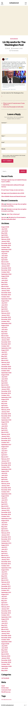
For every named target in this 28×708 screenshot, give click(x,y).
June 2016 (4, 475)
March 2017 (4, 457)
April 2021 (4, 358)
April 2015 (4, 504)
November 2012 (6, 563)
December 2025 (6, 243)
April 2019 (4, 405)
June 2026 (4, 231)
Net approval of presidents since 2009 (12, 193)
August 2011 (5, 594)
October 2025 (5, 247)
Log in (3, 686)
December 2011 (6, 586)
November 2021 (6, 344)
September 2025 (6, 249)
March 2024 (4, 286)
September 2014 (6, 518)
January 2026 (5, 241)
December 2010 (6, 611)
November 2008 (6, 662)
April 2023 (4, 309)
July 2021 (4, 352)
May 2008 (4, 670)
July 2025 (4, 253)
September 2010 (6, 617)
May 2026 (4, 233)
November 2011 (6, 588)
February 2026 (5, 239)
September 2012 (6, 568)
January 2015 (5, 510)
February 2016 (5, 483)
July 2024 (4, 278)
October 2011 (5, 590)
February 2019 (5, 409)
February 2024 (5, 288)
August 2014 (5, 520)
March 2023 (4, 311)
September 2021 (6, 348)
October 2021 (5, 346)
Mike (2, 204)
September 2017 (6, 444)
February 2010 (5, 631)
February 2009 (5, 656)
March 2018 (4, 432)
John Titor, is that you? (13, 214)
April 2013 (4, 553)
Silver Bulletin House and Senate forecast (13, 196)
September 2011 (6, 592)
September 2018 (6, 420)
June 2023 (4, 305)
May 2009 (4, 650)
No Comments (14, 50)
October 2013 (5, 541)
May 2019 (4, 403)
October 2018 (5, 418)
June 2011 (4, 598)
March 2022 (4, 335)
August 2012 (5, 570)
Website (3, 149)
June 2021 (4, 354)
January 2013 (5, 559)
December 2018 (6, 414)
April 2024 (4, 284)
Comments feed (6, 690)
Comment (4, 122)
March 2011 (4, 604)
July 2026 (4, 229)
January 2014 (5, 535)
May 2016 (4, 477)
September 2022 (6, 323)
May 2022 (4, 331)
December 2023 (6, 292)
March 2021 (4, 360)
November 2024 (6, 270)
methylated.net (14, 3)
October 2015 (5, 492)
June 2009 (4, 648)
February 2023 (5, 313)
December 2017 (6, 438)
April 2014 (4, 528)
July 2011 (4, 596)
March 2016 (4, 481)
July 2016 (4, 473)
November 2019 (6, 393)
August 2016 (5, 471)
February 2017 (5, 459)
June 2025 (4, 255)
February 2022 (5, 338)
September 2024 (6, 274)
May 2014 (4, 526)
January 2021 (5, 364)
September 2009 (6, 641)
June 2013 (4, 549)
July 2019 (4, 401)
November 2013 (6, 539)
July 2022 (4, 327)
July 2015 (4, 498)
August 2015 (5, 496)
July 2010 (4, 621)
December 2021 (6, 342)
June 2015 (4, 500)
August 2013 (5, 545)
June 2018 (4, 426)
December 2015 (6, 487)
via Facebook (14, 38)
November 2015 (6, 489)
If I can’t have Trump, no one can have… (12, 190)
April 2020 (4, 383)
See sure (4, 217)
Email (3, 142)
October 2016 (5, 467)
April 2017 (4, 455)
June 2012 (4, 574)
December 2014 (6, 512)
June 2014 (4, 524)
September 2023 (6, 299)
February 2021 (5, 362)
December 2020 (6, 366)
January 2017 (5, 461)
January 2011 (5, 609)
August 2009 (5, 643)
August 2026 (5, 227)
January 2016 (5, 485)
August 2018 (5, 422)
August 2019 (5, 399)
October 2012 (5, 565)
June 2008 (4, 668)
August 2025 (5, 251)
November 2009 (6, 637)
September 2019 (6, 397)
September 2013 (6, 543)
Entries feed (4, 688)
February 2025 (5, 264)
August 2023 (5, 301)
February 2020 (5, 387)
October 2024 (5, 272)
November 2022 (6, 319)
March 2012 (4, 580)
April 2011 (4, 602)
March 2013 (4, 555)
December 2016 (6, 463)
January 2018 (5, 436)
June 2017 (4, 450)
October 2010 (5, 615)
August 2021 (5, 350)
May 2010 (4, 625)
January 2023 (5, 315)
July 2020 (4, 377)
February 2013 (5, 557)
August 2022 (5, 325)
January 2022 (5, 340)
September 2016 (6, 469)
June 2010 (4, 623)
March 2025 (4, 262)
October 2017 (5, 442)
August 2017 (5, 446)
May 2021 (4, 356)
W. (9, 48)
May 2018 (4, 428)
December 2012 (6, 561)
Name (3, 136)
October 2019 (5, 395)
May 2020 (4, 381)
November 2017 (6, 440)
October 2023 (5, 296)
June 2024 (4, 280)
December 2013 (6, 537)
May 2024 (4, 282)
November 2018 (6, 416)
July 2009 (4, 646)
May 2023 (4, 307)
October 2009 (5, 639)
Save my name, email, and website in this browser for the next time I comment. (14, 156)
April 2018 (4, 430)
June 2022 (4, 329)
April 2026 (4, 235)
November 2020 (6, 368)
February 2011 (5, 607)
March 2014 (4, 531)
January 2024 (5, 290)
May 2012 (4, 576)
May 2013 (4, 551)
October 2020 (5, 370)
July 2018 (4, 424)
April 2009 (4, 652)
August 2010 (5, 619)
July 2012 (4, 572)
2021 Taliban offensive (6, 699)
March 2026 (4, 237)
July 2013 (4, 547)
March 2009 (5, 654)
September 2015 (6, 494)
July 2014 (4, 522)
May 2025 (4, 257)
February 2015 (5, 508)
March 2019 (4, 407)
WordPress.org (5, 692)
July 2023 (4, 303)
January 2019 (5, 411)
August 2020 (5, 374)
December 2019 (6, 391)
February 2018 (5, 434)
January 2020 (5, 389)
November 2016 (6, 465)
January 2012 (5, 584)
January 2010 (5, 633)
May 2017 (4, 453)
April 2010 (4, 627)
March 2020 (5, 385)
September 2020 (6, 372)
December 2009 (6, 635)
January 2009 (5, 658)
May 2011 (4, 600)
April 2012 (4, 578)
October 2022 (5, 321)
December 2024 (6, 268)
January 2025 (5, 266)
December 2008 (6, 660)
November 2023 (6, 294)
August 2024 (5, 276)
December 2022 (6, 317)
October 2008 (5, 664)
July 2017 (4, 448)
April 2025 (4, 260)
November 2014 (6, 514)
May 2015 (4, 502)
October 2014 (5, 516)
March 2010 (4, 629)
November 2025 (6, 245)
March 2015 (4, 506)
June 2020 (4, 379)
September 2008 (6, 666)
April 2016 (4, 479)
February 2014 (5, 533)
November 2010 (6, 613)
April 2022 (4, 333)
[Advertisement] (14, 20)
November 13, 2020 (18, 48)
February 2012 (5, 582)
